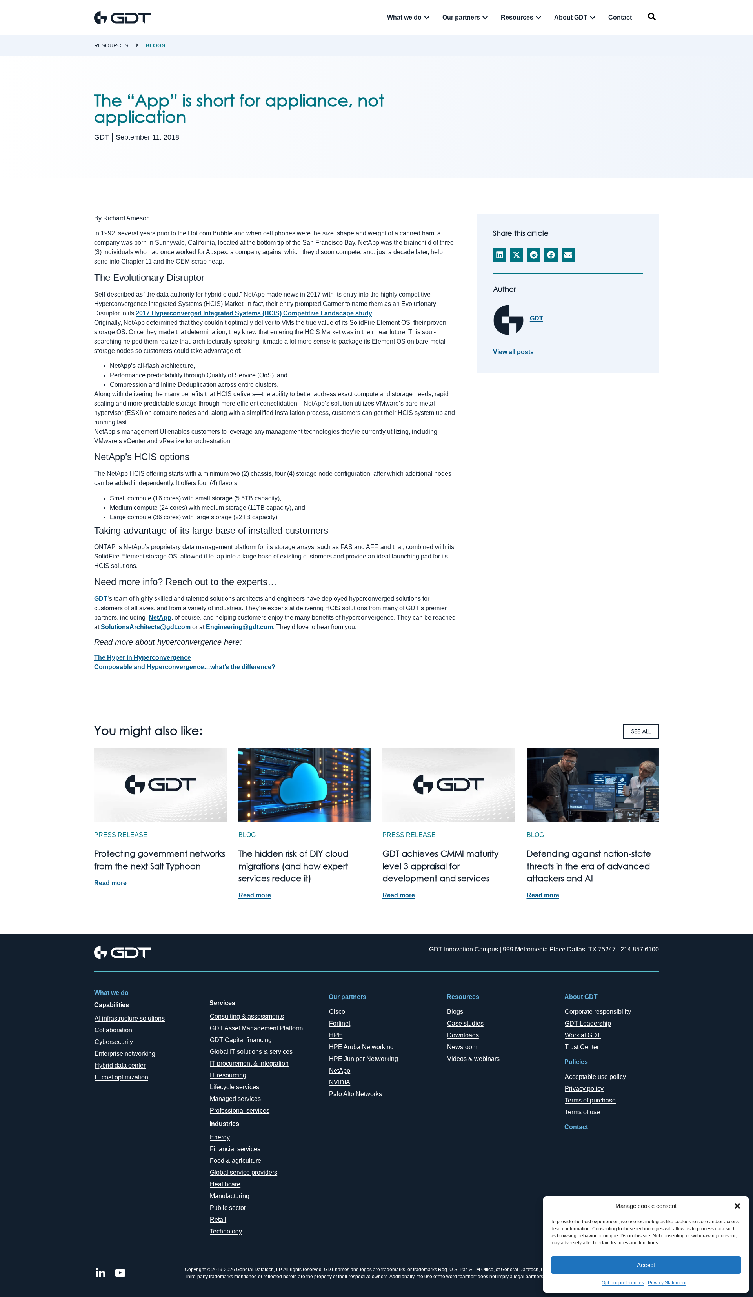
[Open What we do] (427, 17)
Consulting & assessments (247, 1016)
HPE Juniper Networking (363, 1058)
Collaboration (113, 1030)
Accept (646, 1265)
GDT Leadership (588, 1023)
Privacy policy (584, 1088)
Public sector (228, 1207)
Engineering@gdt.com (239, 627)
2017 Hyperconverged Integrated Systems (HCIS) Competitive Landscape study (254, 313)
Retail (218, 1219)
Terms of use (582, 1112)
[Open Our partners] (485, 17)
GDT (100, 598)
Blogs (155, 45)
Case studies (465, 1023)
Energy (220, 1137)
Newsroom (462, 1047)
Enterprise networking (125, 1053)
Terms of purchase (590, 1100)
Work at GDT (583, 1035)
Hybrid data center (120, 1065)
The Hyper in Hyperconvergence (142, 657)
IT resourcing (228, 1075)
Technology (226, 1231)
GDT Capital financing (241, 1040)
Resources (111, 45)
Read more (110, 883)
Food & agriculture (235, 1160)
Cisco (337, 1011)
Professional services (239, 1110)
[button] (737, 1206)
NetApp (160, 617)
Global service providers (243, 1172)
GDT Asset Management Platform (256, 1028)
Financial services (235, 1149)
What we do (111, 993)
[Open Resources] (538, 17)
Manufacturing (229, 1196)
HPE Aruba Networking (361, 1047)
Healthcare (225, 1184)
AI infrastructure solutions (130, 1018)
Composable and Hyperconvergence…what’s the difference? (184, 667)
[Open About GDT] (592, 17)
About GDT (581, 996)
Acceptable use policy (595, 1076)
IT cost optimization (121, 1077)
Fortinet (339, 1023)
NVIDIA (339, 1082)
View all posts (513, 352)
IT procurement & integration (249, 1063)
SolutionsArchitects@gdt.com (146, 627)
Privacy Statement (667, 1283)
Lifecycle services (234, 1087)
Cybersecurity (114, 1042)
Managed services (235, 1098)
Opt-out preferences (623, 1283)
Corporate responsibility (598, 1011)
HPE (335, 1035)
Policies (576, 1062)
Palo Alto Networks (355, 1094)
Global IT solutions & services (251, 1051)
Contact (576, 1127)
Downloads (463, 1035)
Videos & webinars (473, 1058)
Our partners (347, 996)
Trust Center (582, 1047)
